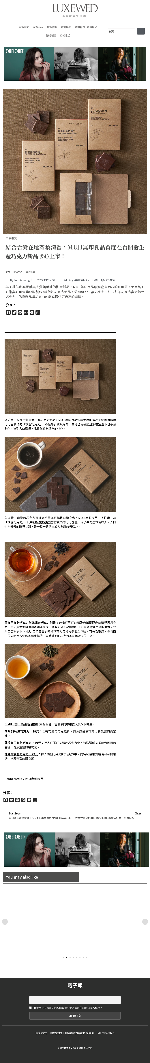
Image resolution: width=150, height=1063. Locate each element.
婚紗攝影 (92, 27)
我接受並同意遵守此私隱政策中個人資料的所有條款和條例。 (68, 1008)
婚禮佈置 (80, 27)
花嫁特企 (24, 27)
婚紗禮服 (52, 27)
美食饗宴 (11, 238)
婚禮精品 (51, 35)
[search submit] (141, 31)
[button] (63, 957)
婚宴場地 (66, 27)
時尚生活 (65, 35)
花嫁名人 (38, 27)
